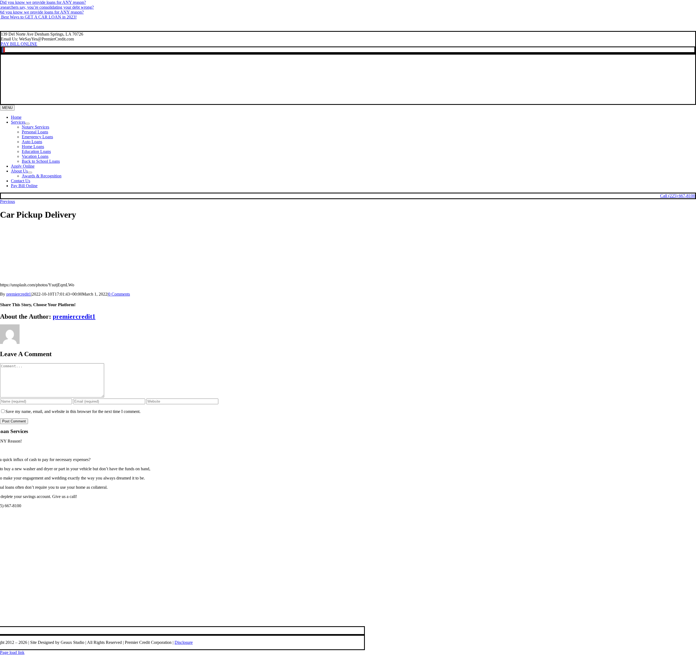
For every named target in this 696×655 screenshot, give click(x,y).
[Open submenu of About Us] (30, 172)
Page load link (12, 652)
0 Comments (119, 294)
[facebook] (2, 50)
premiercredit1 (18, 294)
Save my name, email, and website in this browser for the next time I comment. (73, 411)
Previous (7, 201)
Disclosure (184, 642)
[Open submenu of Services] (27, 123)
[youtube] (4, 50)
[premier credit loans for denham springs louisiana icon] (175, 621)
